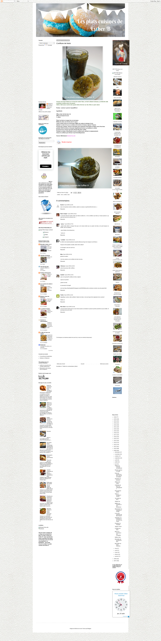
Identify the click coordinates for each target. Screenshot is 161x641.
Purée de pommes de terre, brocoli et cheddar (118, 475)
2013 (115, 442)
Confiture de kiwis (117, 529)
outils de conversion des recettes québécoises (45, 366)
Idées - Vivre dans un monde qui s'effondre (49, 248)
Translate (50, 45)
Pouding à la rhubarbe (118, 524)
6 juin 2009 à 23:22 (72, 213)
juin (116, 464)
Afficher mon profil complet (45, 111)
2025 (115, 419)
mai (116, 548)
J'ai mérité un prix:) (118, 499)
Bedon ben (42, 345)
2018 (115, 432)
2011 (115, 446)
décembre (117, 452)
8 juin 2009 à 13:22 (68, 295)
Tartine (62, 295)
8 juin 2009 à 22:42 (70, 306)
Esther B (50, 104)
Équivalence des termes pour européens (45, 369)
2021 (115, 427)
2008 (115, 558)
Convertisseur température (46, 356)
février (116, 554)
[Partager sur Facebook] (79, 193)
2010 (115, 448)
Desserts (49, 431)
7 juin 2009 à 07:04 (68, 224)
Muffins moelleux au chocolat (49, 419)
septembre (117, 458)
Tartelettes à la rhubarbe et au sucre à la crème (118, 519)
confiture (65, 194)
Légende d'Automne (45, 255)
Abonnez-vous (45, 166)
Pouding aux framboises (49, 497)
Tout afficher (50, 350)
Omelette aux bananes (118, 479)
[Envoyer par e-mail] (74, 193)
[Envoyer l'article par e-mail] (71, 192)
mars (116, 552)
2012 (115, 444)
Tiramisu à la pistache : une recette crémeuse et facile (49, 325)
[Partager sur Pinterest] (80, 193)
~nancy (62, 224)
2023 (115, 423)
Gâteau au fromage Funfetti (49, 275)
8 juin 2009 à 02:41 (67, 254)
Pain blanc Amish (49, 443)
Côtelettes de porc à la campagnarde (118, 487)
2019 (115, 430)
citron (62, 194)
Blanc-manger (63, 213)
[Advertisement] (82, 350)
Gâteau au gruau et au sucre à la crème (49, 404)
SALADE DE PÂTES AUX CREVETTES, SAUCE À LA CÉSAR (49, 338)
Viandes (48, 470)
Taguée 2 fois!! (118, 526)
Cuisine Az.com (71, 135)
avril (116, 550)
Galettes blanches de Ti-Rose (49, 311)
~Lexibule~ (63, 239)
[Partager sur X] (77, 193)
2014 (115, 440)
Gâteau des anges (117, 482)
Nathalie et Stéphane (44, 358)
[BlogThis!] (75, 193)
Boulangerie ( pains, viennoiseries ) (50, 457)
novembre (117, 454)
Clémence (62, 266)
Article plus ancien (104, 363)
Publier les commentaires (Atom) (70, 366)
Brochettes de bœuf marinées (118, 545)
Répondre (62, 209)
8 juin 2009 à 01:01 (70, 239)
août (116, 460)
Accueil (82, 363)
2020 (115, 429)
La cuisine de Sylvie (45, 308)
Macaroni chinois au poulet (49, 510)
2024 (115, 421)
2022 (115, 425)
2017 (115, 434)
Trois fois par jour (44, 266)
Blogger (89, 628)
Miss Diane (63, 306)
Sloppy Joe (117, 501)
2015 (115, 438)
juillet (116, 462)
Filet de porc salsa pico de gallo (49, 300)
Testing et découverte (45, 272)
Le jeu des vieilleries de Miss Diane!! (118, 514)
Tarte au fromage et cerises (118, 495)
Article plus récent (61, 363)
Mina (61, 254)
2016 (115, 436)
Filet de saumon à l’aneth (118, 470)
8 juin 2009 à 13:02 (69, 274)
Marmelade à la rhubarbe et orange (118, 510)
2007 (115, 560)
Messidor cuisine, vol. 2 (45, 244)
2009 (115, 450)
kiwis (69, 194)
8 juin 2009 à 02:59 (70, 266)
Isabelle (62, 274)
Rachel (62, 204)
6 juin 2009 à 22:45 (68, 204)
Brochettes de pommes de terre (118, 540)
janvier (116, 556)
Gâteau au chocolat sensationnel (118, 467)
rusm (81, 628)
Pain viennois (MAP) (118, 491)
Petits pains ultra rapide (49, 483)
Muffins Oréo (118, 537)
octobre (117, 456)
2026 (115, 417)
